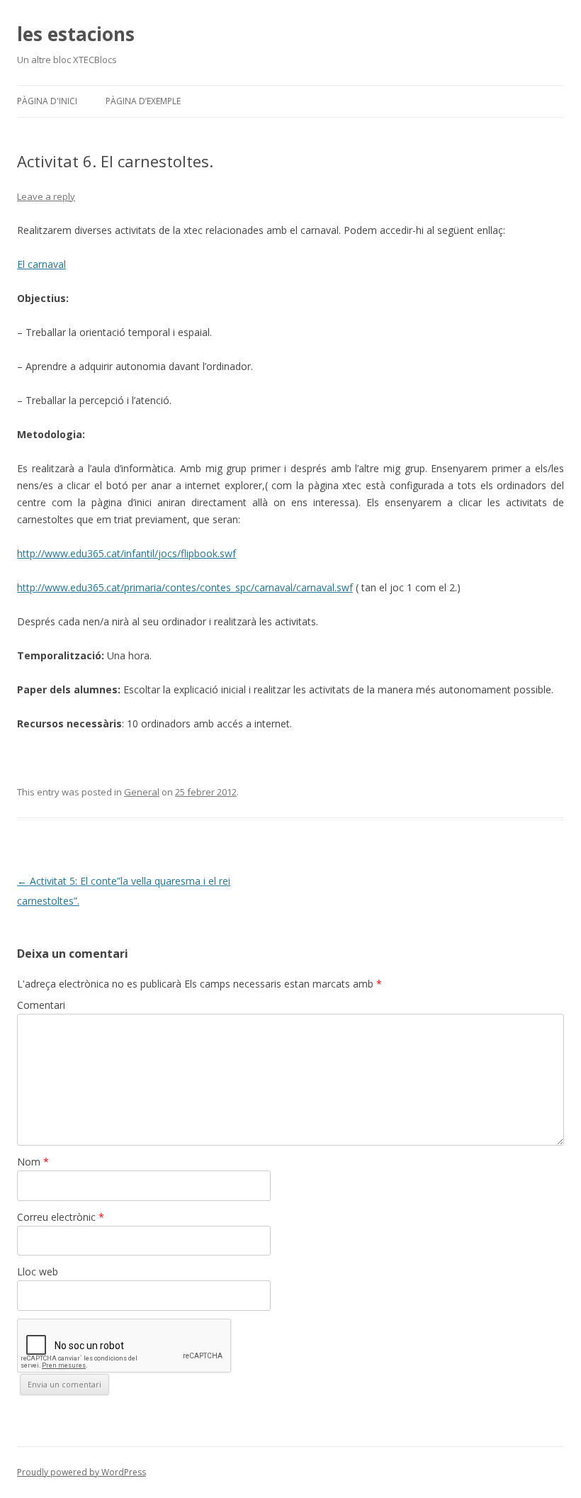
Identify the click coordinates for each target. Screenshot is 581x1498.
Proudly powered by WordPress (81, 1472)
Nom (33, 1161)
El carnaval (41, 264)
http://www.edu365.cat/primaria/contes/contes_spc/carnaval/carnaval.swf (185, 587)
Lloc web (37, 1271)
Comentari (41, 1005)
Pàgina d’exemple (143, 101)
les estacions (76, 34)
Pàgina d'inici (47, 101)
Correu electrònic (60, 1217)
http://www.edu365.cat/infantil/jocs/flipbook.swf (126, 553)
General (141, 792)
